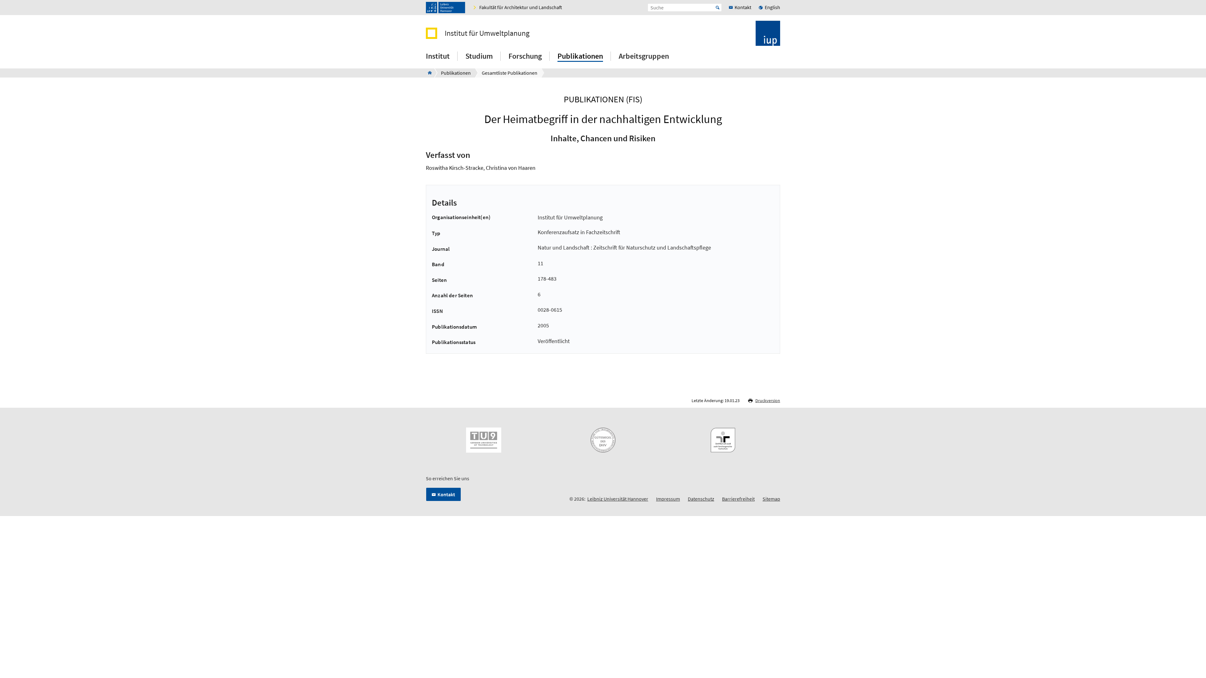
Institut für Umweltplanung (487, 33)
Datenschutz (701, 499)
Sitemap (771, 499)
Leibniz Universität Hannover (617, 499)
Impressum (668, 499)
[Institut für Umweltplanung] (428, 72)
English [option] (772, 7)
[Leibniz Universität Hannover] (445, 7)
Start (717, 7)
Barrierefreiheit (738, 499)
